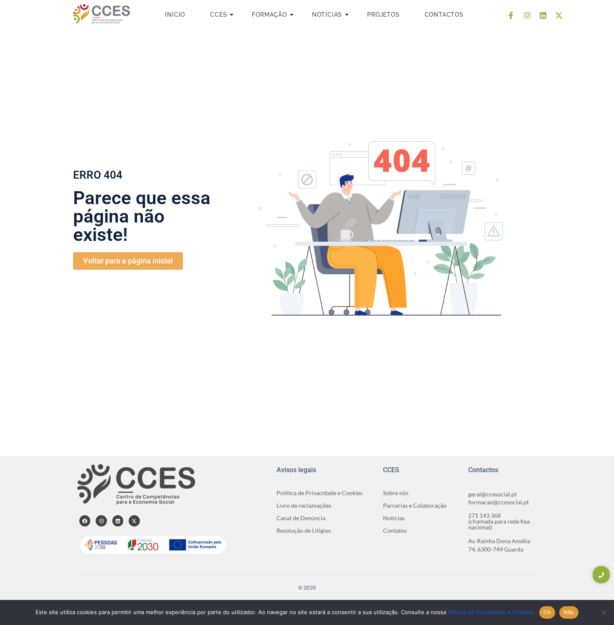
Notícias (327, 14)
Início (175, 14)
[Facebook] (84, 520)
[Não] (603, 612)
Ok (547, 612)
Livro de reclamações (304, 505)
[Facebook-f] (511, 15)
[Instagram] (526, 15)
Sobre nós (395, 492)
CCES (218, 14)
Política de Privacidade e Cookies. (491, 612)
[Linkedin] (543, 15)
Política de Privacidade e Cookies (320, 492)
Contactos (444, 14)
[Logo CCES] (101, 14)
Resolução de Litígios (304, 530)
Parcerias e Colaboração (415, 505)
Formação (269, 14)
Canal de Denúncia (301, 517)
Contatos (395, 530)
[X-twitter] (559, 15)
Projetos (383, 14)
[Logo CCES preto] (136, 484)
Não (568, 612)
